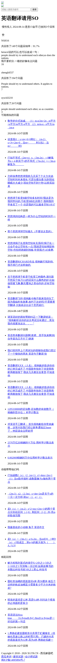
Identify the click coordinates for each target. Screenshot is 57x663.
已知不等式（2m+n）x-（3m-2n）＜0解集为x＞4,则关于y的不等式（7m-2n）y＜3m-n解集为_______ (31, 161)
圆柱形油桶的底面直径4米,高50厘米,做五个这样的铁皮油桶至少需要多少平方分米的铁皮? (32, 584)
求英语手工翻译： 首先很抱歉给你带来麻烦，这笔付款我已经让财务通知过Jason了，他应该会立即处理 (31, 427)
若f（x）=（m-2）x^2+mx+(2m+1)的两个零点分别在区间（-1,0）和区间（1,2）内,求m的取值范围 (31, 512)
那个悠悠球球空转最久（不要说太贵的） (30, 231)
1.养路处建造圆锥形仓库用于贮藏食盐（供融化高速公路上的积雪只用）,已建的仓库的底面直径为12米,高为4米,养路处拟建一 (31, 636)
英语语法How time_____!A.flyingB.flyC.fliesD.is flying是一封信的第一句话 (31, 618)
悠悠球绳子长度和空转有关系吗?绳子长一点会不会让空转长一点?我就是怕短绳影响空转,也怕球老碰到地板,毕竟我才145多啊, (31, 246)
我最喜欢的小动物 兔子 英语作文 (26, 527)
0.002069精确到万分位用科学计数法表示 (30, 457)
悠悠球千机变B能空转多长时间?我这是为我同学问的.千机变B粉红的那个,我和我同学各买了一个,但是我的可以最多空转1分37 (31, 201)
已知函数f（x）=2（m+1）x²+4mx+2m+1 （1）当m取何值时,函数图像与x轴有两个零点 (32, 478)
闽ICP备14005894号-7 (13, 660)
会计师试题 (31, 656)
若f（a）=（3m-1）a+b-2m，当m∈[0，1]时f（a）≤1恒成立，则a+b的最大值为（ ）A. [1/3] (32, 542)
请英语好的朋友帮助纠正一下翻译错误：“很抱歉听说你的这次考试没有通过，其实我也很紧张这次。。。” (31, 320)
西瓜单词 (6, 656)
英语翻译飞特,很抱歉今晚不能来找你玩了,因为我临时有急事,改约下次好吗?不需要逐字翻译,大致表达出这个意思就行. (31, 301)
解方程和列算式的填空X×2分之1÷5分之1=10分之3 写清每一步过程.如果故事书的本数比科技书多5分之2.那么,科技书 (30, 566)
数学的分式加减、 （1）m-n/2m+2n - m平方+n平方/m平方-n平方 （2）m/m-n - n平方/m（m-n (32, 124)
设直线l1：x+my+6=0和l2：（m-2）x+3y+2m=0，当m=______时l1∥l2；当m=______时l (28, 142)
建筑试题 (18, 656)
